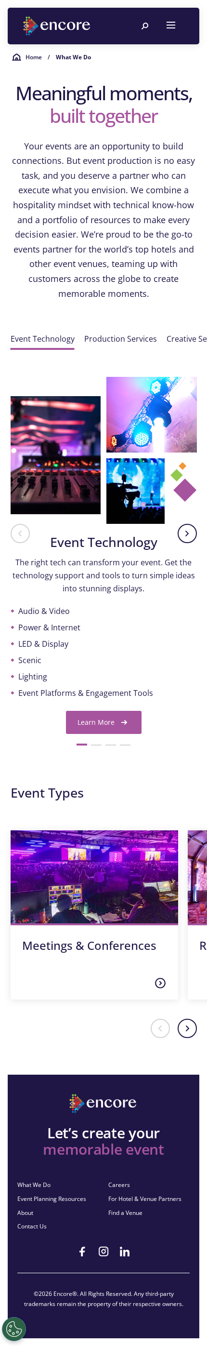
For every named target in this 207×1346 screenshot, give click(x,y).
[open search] (145, 26)
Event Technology (43, 338)
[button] (20, 533)
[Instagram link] (103, 1251)
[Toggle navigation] (171, 26)
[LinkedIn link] (124, 1251)
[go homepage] (57, 26)
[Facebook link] (82, 1251)
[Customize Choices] (14, 1329)
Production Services (120, 338)
